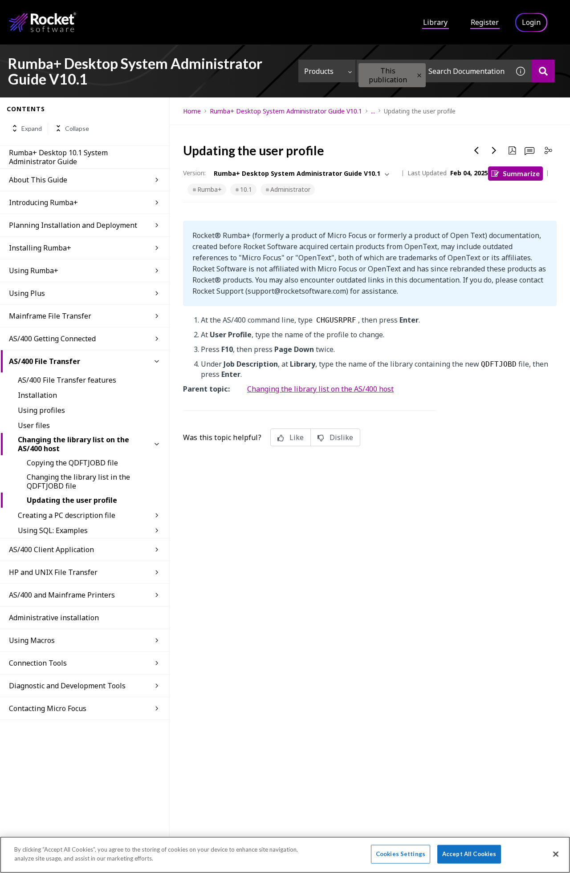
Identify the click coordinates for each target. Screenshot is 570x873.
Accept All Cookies (469, 853)
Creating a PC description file (66, 515)
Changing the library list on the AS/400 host (73, 444)
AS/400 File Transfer (44, 361)
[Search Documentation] (543, 71)
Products (319, 71)
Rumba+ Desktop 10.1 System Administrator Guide (58, 157)
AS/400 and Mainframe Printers (62, 595)
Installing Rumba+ (40, 248)
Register (485, 22)
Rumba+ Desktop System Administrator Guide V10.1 (286, 111)
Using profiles (41, 410)
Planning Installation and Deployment (73, 225)
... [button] (373, 111)
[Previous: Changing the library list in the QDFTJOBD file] (476, 150)
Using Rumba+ (33, 270)
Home (192, 111)
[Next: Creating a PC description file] (494, 150)
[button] (419, 75)
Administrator (290, 189)
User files (34, 425)
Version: (194, 173)
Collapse (77, 128)
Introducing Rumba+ (43, 202)
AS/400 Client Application (51, 549)
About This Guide (38, 180)
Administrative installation (54, 617)
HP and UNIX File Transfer (53, 572)
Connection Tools (38, 663)
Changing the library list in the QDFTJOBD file (78, 481)
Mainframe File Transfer (50, 316)
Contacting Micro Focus (47, 708)
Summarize (521, 173)
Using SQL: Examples (53, 530)
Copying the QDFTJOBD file (72, 463)
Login (531, 22)
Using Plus (27, 293)
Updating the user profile (72, 500)
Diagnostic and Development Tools (67, 686)
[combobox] (432, 71)
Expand (31, 128)
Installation (37, 395)
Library (435, 22)
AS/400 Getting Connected (52, 339)
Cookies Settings (400, 853)
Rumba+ (209, 189)
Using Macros (32, 640)
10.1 (246, 189)
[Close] (556, 854)
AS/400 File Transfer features (67, 380)
